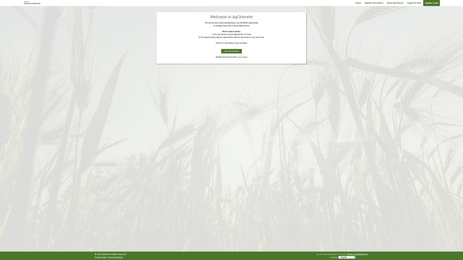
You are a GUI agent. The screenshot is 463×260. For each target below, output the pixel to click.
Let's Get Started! (231, 51)
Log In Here (242, 57)
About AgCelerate (395, 3)
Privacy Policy (101, 257)
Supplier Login (431, 3)
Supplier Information (374, 3)
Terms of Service (115, 257)
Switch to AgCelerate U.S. (357, 254)
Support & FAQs (414, 3)
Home (358, 3)
